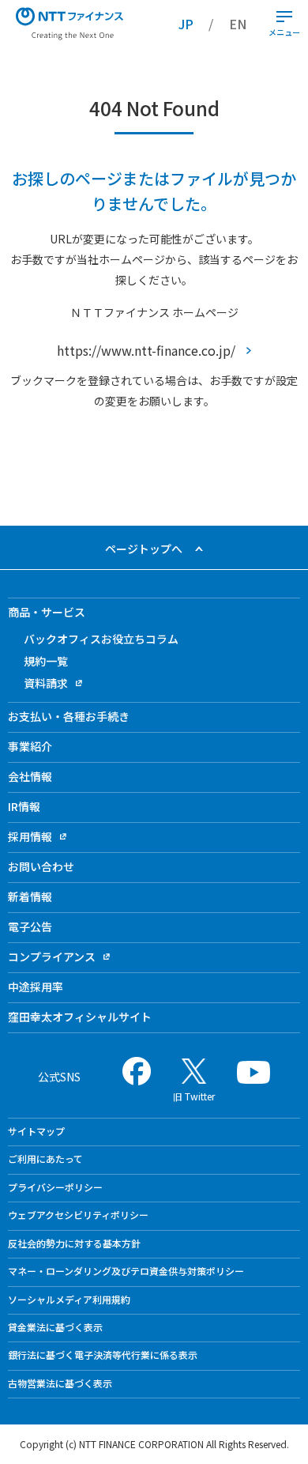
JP (185, 23)
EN (237, 23)
